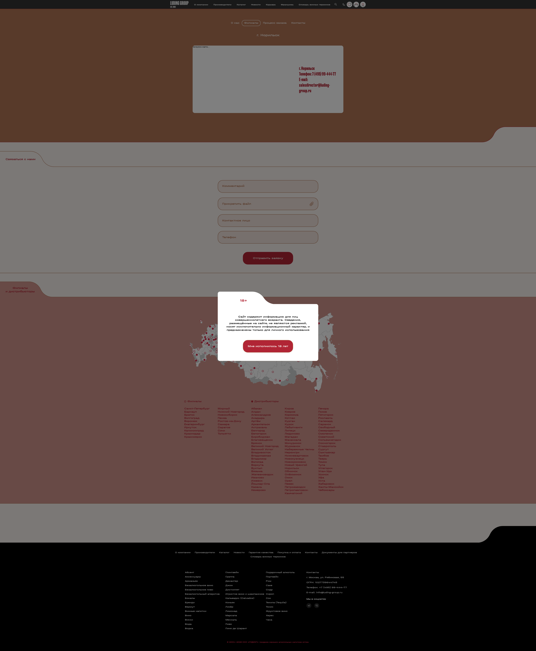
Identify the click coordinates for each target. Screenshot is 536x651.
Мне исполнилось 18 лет (268, 346)
